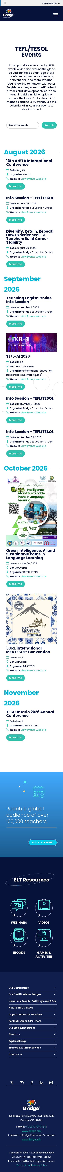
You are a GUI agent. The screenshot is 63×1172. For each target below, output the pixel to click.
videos (44, 922)
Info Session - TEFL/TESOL (30, 197)
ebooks (19, 952)
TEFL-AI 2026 (18, 356)
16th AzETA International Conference (29, 162)
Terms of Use (23, 1165)
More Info (15, 186)
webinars (19, 922)
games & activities (44, 954)
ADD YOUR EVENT (43, 842)
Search (49, 125)
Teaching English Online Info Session (29, 300)
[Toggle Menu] (55, 14)
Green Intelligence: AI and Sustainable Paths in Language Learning (30, 554)
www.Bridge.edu (31, 1131)
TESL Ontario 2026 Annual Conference (30, 713)
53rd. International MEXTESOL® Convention (28, 650)
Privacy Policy (39, 1165)
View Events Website (33, 179)
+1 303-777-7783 (35, 1126)
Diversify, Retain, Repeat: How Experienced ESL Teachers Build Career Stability (29, 237)
